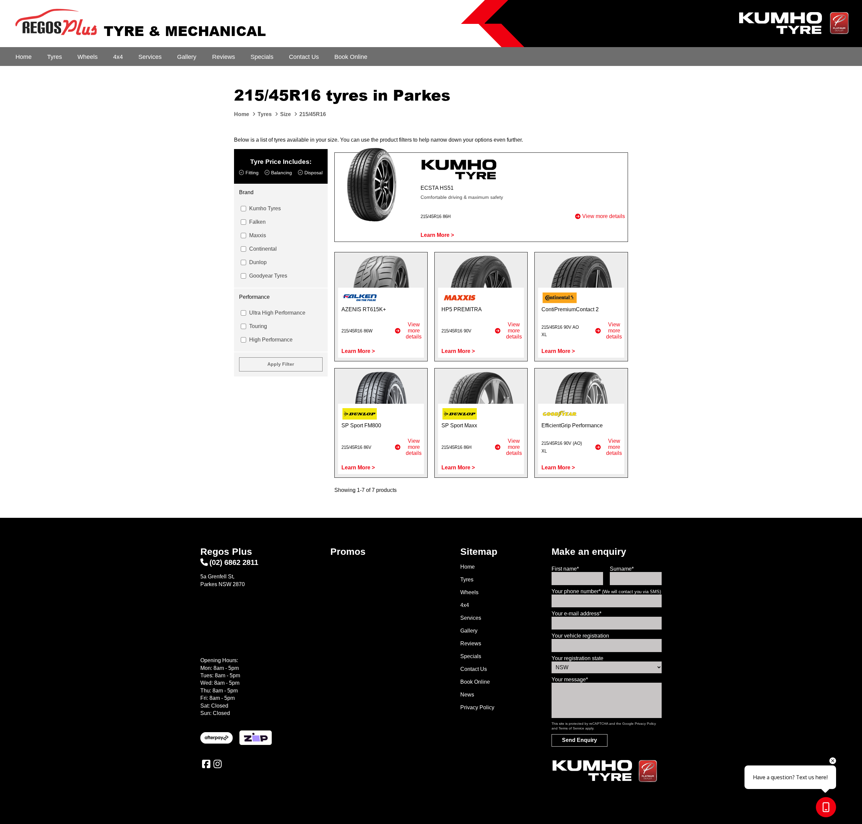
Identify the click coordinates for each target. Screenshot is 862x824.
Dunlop (258, 262)
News (467, 694)
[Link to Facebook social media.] (206, 764)
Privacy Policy (477, 707)
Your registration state (577, 658)
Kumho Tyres (265, 208)
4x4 (118, 56)
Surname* (622, 569)
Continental (263, 249)
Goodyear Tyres (268, 276)
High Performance (271, 340)
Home (23, 56)
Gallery (186, 56)
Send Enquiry (579, 740)
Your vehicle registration (580, 636)
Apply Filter (280, 364)
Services (150, 56)
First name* (565, 569)
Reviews (223, 56)
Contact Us (304, 56)
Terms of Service (571, 728)
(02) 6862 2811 (233, 562)
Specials (262, 56)
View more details (603, 216)
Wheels (87, 56)
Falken (257, 222)
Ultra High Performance (277, 313)
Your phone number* (606, 591)
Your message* (570, 679)
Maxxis (257, 235)
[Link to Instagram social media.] (217, 764)
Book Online (350, 56)
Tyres (54, 56)
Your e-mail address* (576, 613)
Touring (258, 326)
